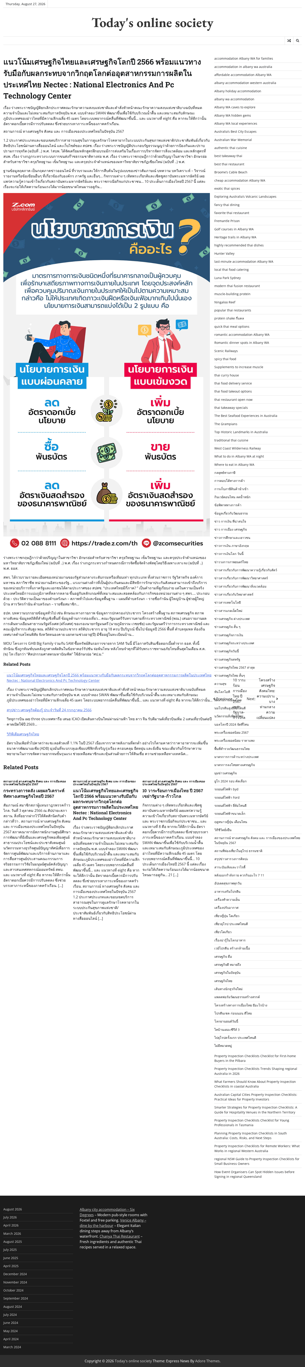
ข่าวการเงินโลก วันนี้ (229, 554)
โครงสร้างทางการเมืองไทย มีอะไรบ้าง (240, 1005)
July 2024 (10, 1314)
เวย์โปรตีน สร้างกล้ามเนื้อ (232, 948)
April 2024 (11, 1339)
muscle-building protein (232, 294)
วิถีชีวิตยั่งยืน (223, 830)
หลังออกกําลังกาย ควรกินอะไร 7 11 (239, 875)
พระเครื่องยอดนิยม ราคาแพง (234, 740)
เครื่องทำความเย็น (227, 899)
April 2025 (11, 1266)
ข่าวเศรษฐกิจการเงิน (228, 635)
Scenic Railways (226, 351)
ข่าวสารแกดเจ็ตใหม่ (228, 611)
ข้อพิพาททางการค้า (227, 505)
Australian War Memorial (233, 140)
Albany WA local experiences (235, 123)
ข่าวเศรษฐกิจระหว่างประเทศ (234, 643)
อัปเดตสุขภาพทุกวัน (228, 883)
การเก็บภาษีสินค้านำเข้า (231, 489)
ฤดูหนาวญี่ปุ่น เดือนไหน (230, 822)
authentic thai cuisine (230, 148)
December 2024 (15, 1274)
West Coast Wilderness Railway (237, 448)
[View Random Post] (289, 40)
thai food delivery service (233, 383)
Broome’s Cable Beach (230, 172)
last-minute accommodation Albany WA (243, 261)
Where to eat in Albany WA (234, 464)
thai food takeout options (233, 391)
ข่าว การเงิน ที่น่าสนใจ (230, 521)
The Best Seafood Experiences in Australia (245, 416)
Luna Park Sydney (227, 278)
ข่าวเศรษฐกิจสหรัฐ (227, 659)
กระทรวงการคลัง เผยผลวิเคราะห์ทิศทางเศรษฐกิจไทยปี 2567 (34, 793)
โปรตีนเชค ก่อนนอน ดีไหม (233, 1013)
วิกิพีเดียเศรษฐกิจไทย (23, 734)
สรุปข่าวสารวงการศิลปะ (231, 859)
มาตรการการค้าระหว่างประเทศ (236, 757)
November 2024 (15, 1282)
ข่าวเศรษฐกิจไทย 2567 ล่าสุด (234, 667)
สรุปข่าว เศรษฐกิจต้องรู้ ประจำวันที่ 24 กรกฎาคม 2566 (49, 710)
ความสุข (220, 684)
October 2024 (13, 1290)
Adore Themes (207, 1361)
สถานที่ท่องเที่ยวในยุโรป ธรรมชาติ (238, 851)
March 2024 (12, 1347)
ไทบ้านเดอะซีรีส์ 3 (227, 1029)
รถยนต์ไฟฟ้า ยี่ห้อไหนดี (230, 805)
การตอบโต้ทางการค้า (229, 481)
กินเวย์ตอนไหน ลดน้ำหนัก (232, 497)
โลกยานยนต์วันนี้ (226, 1021)
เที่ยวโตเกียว (223, 932)
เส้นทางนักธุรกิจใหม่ (228, 989)
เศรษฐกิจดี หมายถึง (227, 964)
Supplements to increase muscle (238, 367)
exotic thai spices (227, 188)
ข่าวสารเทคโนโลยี (227, 602)
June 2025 (10, 1258)
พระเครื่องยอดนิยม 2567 (231, 732)
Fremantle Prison (227, 221)
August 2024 (12, 1306)
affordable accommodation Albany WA (243, 75)
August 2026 (12, 1209)
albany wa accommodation (234, 99)
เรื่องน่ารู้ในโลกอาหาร (230, 940)
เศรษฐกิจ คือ (223, 956)
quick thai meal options (231, 326)
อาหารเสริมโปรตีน (227, 891)
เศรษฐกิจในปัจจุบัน (227, 972)
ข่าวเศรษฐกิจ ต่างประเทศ (232, 619)
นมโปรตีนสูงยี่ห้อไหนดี (230, 708)
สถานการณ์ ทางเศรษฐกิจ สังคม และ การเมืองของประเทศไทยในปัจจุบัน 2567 (34, 782)
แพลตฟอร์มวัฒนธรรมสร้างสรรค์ (237, 997)
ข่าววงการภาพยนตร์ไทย (231, 562)
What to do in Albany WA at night (239, 456)
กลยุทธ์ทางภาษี (224, 472)
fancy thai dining (227, 205)
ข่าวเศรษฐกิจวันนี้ (226, 651)
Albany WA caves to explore (234, 107)
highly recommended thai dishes (239, 245)
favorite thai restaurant (231, 213)
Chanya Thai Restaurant (120, 1236)
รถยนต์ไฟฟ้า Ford (227, 797)
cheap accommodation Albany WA (239, 180)
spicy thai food (225, 359)
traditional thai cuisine (231, 440)
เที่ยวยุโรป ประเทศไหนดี (231, 924)
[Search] (297, 40)
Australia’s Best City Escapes (235, 131)
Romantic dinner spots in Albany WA (241, 342)
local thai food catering (231, 269)
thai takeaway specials (231, 407)
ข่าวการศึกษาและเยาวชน (232, 537)
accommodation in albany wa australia (243, 67)
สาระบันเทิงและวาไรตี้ (229, 867)
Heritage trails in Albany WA (235, 237)
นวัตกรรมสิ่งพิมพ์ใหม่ (228, 716)
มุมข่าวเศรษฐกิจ (225, 773)
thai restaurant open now (233, 399)
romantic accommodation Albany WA (241, 334)
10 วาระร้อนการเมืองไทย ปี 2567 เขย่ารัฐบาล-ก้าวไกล (172, 793)
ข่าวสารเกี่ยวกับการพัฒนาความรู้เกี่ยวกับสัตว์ (245, 570)
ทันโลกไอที (222, 692)
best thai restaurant (229, 164)
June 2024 (10, 1323)
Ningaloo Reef (224, 302)
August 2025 (12, 1241)
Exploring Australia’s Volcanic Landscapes (245, 196)
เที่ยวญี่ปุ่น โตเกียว (226, 916)
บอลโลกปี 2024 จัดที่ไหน (231, 724)
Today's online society (152, 22)
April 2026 (11, 1225)
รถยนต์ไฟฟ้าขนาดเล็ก (229, 813)
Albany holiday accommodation (237, 91)
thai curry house (226, 375)
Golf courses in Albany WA (234, 229)
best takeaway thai (228, 156)
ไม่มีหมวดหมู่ (223, 1046)
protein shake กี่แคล (229, 318)
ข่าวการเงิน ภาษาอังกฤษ (231, 546)
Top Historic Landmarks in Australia (241, 432)
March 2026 (12, 1233)
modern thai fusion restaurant (237, 286)
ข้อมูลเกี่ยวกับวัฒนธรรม (231, 513)
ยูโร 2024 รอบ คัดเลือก (230, 781)
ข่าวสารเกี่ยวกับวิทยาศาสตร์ (233, 594)
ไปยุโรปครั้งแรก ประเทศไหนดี (235, 1037)
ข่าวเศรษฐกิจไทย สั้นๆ (229, 675)
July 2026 (10, 1217)
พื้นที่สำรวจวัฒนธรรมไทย (232, 749)
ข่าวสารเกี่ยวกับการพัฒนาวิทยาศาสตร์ (241, 578)
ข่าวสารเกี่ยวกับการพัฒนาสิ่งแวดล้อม (240, 586)
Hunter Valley (224, 253)
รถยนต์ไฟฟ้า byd (226, 789)
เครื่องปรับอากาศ (226, 907)
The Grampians (225, 424)
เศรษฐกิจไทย (223, 981)
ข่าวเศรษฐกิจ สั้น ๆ (227, 627)
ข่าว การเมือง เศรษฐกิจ (230, 529)
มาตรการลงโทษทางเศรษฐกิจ (234, 765)
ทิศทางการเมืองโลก (228, 700)
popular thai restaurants (232, 310)
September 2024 (15, 1298)
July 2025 (10, 1249)
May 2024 (10, 1331)
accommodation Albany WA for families (243, 58)
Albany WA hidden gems (232, 115)
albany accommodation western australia (245, 83)
